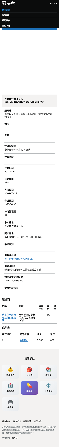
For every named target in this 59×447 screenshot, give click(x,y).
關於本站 (6, 25)
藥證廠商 (6, 20)
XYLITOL (24, 340)
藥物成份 (6, 15)
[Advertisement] (29, 60)
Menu (52, 3)
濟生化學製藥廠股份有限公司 (19, 258)
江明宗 (15, 437)
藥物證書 (6, 9)
